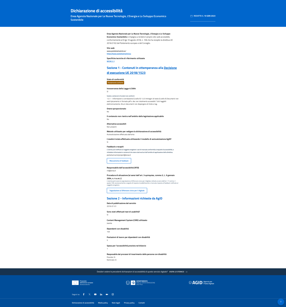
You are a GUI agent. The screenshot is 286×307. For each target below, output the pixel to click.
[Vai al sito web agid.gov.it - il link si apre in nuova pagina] (201, 283)
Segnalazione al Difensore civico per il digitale (126, 190)
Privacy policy (129, 302)
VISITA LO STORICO (176, 271)
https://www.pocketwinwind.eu (119, 53)
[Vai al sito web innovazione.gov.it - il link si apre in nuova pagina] (141, 283)
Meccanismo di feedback (118, 160)
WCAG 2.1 (111, 61)
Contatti (142, 302)
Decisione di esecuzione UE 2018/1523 (142, 70)
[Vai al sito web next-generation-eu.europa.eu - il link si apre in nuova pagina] (82, 283)
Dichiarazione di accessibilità (83, 302)
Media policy (103, 302)
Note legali (116, 302)
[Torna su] (281, 302)
